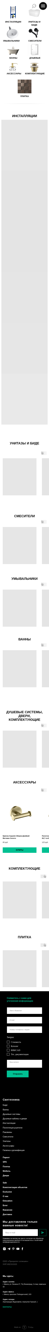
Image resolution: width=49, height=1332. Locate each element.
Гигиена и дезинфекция (13, 1150)
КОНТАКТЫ (7, 1307)
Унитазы (7, 1141)
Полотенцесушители (12, 1128)
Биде (5, 1105)
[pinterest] (13, 1249)
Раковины (7, 1132)
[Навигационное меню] (43, 6)
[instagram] (4, 1249)
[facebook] (22, 1249)
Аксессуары (8, 1146)
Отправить (18, 1074)
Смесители (8, 1136)
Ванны (6, 1109)
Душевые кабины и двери (15, 1118)
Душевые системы (11, 1114)
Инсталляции (9, 1123)
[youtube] (18, 1249)
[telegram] (9, 1249)
